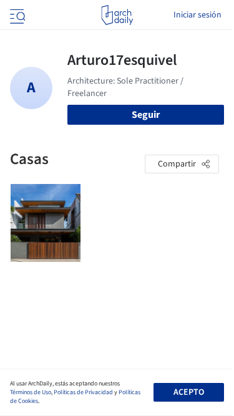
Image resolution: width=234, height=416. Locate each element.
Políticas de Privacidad (83, 392)
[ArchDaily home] (117, 15)
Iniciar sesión (197, 15)
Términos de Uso (30, 392)
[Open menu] (16, 15)
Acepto (188, 392)
